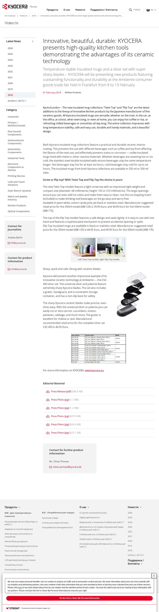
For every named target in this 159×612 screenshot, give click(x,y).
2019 (10, 89)
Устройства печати (14, 564)
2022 (10, 71)
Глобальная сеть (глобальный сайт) (97, 534)
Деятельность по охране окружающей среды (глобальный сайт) (101, 528)
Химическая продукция (16, 550)
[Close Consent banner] (154, 575)
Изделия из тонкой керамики (19, 529)
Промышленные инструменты (19, 555)
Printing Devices (16, 175)
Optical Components (19, 211)
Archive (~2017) (16, 100)
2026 (10, 48)
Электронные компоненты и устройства (18, 535)
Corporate (13, 116)
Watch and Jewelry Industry (17, 198)
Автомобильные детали (16, 541)
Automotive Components (14, 151)
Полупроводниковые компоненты (21, 546)
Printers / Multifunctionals (16, 124)
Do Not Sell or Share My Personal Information (80, 598)
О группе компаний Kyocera (93, 512)
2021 (10, 77)
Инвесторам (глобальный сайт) (95, 539)
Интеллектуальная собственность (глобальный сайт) (102, 545)
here (20, 587)
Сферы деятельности (90, 517)
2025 (10, 53)
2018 (34, 15)
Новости (80, 9)
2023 (10, 65)
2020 (10, 83)
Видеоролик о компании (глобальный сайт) (101, 522)
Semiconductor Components (16, 142)
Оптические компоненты (17, 569)
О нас (67, 9)
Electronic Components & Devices (16, 166)
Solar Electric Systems (19, 190)
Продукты (52, 9)
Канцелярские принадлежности (57, 527)
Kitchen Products (17, 205)
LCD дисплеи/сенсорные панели (20, 560)
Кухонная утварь (50, 517)
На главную (10, 15)
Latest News (13, 41)
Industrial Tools (16, 158)
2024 (10, 59)
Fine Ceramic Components (14, 133)
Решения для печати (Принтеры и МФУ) (21, 523)
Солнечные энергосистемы (55, 522)
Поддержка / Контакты (104, 9)
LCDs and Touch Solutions (16, 183)
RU (152, 10)
